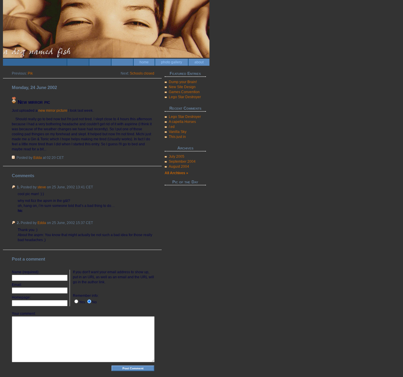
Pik (30, 73)
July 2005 (176, 156)
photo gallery (171, 62)
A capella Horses (182, 122)
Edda (37, 158)
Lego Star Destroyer (185, 97)
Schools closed (142, 73)
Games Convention (184, 92)
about (199, 62)
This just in (177, 137)
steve (41, 187)
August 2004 (179, 166)
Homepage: (21, 297)
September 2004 (182, 161)
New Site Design (182, 87)
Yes (82, 302)
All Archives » (176, 173)
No (94, 302)
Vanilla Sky (177, 132)
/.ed (172, 127)
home (144, 62)
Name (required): (25, 272)
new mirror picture (52, 110)
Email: (17, 285)
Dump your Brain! (183, 82)
